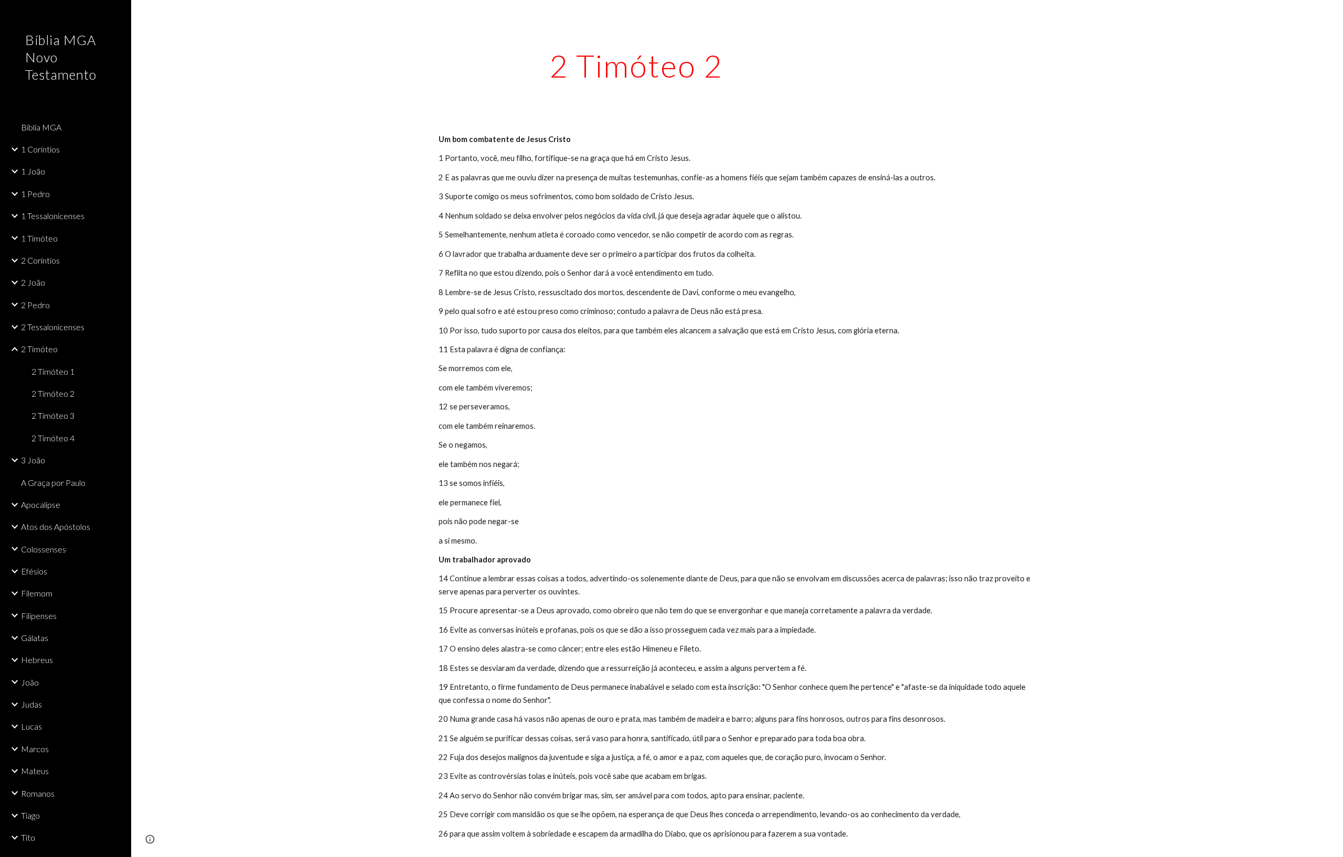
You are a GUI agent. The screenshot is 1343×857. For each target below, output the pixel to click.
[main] (636, 65)
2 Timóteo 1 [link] (52, 371)
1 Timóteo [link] (39, 238)
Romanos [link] (38, 793)
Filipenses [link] (39, 616)
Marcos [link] (35, 749)
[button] (1330, 14)
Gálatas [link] (34, 638)
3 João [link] (33, 460)
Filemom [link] (36, 593)
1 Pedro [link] (35, 194)
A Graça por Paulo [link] (53, 482)
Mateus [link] (35, 771)
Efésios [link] (34, 571)
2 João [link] (33, 282)
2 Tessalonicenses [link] (52, 327)
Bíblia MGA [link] (41, 127)
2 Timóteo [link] (39, 349)
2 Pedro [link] (35, 305)
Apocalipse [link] (40, 504)
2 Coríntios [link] (40, 260)
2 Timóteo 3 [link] (52, 415)
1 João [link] (33, 171)
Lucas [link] (31, 726)
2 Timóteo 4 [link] (52, 438)
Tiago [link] (30, 815)
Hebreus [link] (37, 660)
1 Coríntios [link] (40, 149)
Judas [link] (31, 704)
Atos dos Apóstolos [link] (55, 526)
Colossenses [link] (43, 549)
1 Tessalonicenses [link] (52, 216)
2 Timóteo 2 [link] (52, 393)
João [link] (30, 682)
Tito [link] (28, 837)
